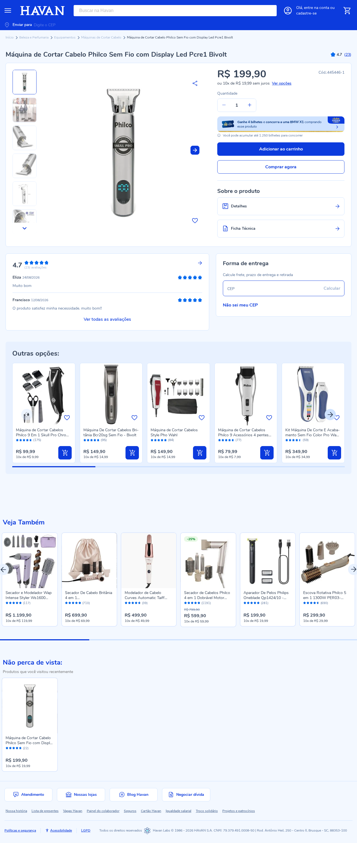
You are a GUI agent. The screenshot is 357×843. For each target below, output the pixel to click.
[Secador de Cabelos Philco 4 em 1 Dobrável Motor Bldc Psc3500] (208, 560)
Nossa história (16, 811)
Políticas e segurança (20, 830)
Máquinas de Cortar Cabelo (101, 37)
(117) (26, 603)
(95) (104, 440)
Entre (316, 7)
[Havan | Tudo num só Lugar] (42, 10)
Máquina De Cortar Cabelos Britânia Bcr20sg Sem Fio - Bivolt (111, 432)
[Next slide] (194, 150)
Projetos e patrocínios (238, 811)
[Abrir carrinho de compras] (347, 10)
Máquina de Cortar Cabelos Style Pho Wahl (174, 432)
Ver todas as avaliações (107, 319)
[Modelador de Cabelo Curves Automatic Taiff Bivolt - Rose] (148, 560)
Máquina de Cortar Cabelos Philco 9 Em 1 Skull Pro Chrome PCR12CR (43, 435)
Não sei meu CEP (240, 305)
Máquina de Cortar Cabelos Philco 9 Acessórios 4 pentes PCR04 (243, 435)
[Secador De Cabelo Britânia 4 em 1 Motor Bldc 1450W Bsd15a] (89, 560)
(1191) (206, 603)
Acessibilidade (61, 830)
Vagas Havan (72, 811)
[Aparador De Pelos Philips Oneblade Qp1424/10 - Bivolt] (267, 560)
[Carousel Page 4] (312, 639)
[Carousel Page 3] (223, 639)
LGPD (85, 830)
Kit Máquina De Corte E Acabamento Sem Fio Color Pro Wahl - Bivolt (312, 435)
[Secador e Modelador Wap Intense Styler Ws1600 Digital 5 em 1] (29, 560)
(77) (238, 440)
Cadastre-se (306, 13)
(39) (145, 603)
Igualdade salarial (178, 811)
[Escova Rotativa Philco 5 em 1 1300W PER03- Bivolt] (327, 560)
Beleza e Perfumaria (34, 37)
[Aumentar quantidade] (249, 105)
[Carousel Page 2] (133, 639)
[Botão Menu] (7, 10)
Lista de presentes (45, 811)
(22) (25, 748)
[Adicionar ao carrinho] (65, 452)
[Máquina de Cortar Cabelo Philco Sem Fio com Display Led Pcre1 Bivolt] (29, 705)
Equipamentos (65, 37)
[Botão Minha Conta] (287, 10)
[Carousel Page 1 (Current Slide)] (44, 639)
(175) (37, 440)
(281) (264, 603)
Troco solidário (207, 811)
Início (10, 37)
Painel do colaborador (103, 811)
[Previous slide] (26, 414)
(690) (324, 603)
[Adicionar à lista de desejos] (195, 220)
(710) (86, 603)
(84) (171, 440)
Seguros (130, 811)
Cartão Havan (151, 811)
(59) (306, 440)
